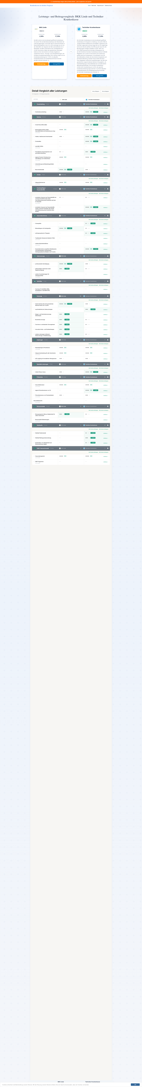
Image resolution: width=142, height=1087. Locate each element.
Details (105, 112)
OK (135, 1085)
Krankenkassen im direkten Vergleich (41, 5)
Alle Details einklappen (103, 108)
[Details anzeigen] (34, 111)
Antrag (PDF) (56, 64)
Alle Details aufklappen (93, 108)
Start (89, 5)
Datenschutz (108, 5)
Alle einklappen (105, 91)
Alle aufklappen (95, 91)
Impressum (100, 5)
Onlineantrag (41, 64)
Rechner (94, 5)
